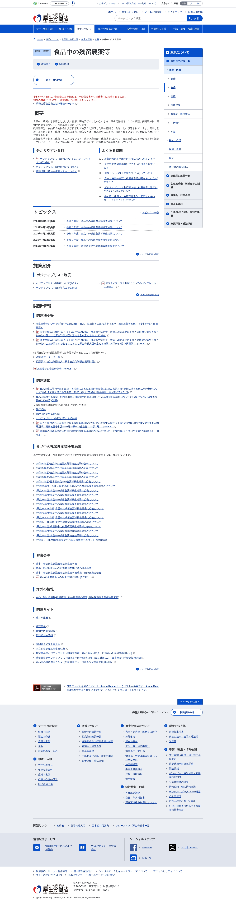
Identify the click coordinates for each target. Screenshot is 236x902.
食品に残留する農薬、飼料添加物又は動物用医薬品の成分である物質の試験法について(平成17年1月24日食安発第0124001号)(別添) (96, 398)
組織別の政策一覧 (180, 175)
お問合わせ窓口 (130, 12)
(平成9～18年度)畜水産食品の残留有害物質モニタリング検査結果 (71, 540)
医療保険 (175, 105)
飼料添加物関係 (44, 635)
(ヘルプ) (152, 3)
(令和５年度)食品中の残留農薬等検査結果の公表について (67, 468)
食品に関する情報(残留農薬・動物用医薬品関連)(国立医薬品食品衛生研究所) (77, 597)
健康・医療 (175, 69)
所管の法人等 (78, 825)
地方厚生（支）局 (135, 751)
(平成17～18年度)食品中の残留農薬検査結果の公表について (68, 522)
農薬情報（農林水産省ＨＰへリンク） (56, 171)
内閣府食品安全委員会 (48, 644)
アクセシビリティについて (167, 871)
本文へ (112, 12)
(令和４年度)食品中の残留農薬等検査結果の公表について (67, 472)
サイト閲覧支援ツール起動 (133, 3)
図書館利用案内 (100, 825)
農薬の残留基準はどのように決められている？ (129, 158)
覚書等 (172, 741)
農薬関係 (41, 626)
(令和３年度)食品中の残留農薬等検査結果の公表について (67, 477)
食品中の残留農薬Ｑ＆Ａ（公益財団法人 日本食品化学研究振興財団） (74, 662)
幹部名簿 (130, 736)
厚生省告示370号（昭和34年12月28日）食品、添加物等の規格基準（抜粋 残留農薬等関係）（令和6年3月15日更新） (97, 325)
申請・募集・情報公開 (183, 749)
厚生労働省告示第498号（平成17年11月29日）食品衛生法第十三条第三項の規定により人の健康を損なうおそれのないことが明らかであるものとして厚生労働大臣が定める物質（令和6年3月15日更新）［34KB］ (97, 342)
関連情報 (64, 64)
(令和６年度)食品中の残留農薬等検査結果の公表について (67, 463)
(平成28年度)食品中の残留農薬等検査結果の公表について (67, 499)
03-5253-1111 (93, 890)
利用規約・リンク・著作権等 (51, 871)
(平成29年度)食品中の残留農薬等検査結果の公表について (67, 495)
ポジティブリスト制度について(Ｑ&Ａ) (57, 166)
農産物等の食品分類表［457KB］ (55, 368)
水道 (173, 131)
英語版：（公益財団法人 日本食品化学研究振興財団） (66, 361)
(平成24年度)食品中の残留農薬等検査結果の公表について (67, 513)
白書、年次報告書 (135, 797)
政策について (180, 52)
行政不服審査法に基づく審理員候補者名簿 (185, 808)
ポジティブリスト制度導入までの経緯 (56, 287)
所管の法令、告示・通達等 (183, 736)
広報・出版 (44, 774)
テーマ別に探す (48, 725)
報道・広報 (45, 759)
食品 (173, 87)
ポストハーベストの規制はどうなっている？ (128, 173)
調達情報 (174, 768)
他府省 (60, 825)
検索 (196, 18)
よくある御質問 (153, 12)
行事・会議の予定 (48, 779)
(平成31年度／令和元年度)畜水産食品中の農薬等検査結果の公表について (75, 486)
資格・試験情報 (133, 774)
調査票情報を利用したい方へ (141, 802)
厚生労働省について (137, 725)
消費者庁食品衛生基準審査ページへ (55, 103)
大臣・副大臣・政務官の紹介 (141, 731)
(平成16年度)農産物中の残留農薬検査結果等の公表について (68, 526)
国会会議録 (177, 204)
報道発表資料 (45, 769)
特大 (199, 3)
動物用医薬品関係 (45, 631)
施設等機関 (131, 764)
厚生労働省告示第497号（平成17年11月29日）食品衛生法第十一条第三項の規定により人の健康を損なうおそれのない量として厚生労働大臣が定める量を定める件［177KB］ (97, 333)
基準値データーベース (48, 357)
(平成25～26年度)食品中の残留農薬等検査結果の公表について (70, 508)
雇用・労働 (175, 149)
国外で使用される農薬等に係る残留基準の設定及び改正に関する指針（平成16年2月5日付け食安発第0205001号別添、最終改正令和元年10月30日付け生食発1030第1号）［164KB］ (97, 425)
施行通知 (41, 409)
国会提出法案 (176, 731)
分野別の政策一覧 (180, 61)
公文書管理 (175, 796)
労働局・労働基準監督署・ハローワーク (141, 758)
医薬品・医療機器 (180, 114)
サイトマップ (175, 12)
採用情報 (130, 779)
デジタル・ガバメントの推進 (185, 791)
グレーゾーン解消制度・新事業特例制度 (185, 775)
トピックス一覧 (150, 212)
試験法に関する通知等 (48, 414)
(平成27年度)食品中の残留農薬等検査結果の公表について (67, 504)
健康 (173, 78)
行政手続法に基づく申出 (182, 801)
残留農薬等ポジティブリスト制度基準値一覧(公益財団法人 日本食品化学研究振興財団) (84, 653)
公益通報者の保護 (178, 781)
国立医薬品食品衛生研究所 (50, 648)
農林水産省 (42, 617)
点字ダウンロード (107, 3)
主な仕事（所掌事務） (137, 746)
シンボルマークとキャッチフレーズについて (123, 871)
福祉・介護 (175, 140)
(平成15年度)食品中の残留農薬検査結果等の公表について (67, 531)
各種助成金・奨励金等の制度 (185, 185)
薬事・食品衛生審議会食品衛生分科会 (56, 563)
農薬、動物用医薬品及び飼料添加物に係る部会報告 (64, 568)
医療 (173, 96)
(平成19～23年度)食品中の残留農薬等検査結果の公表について (70, 517)
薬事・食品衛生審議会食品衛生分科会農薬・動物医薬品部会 (68, 572)
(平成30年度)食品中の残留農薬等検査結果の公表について (67, 490)
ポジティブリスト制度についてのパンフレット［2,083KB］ (63, 160)
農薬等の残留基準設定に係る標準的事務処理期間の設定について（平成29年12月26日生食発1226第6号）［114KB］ (97, 433)
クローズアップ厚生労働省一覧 (132, 825)
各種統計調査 (132, 792)
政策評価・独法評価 (181, 223)
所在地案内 (131, 741)
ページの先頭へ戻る (149, 254)
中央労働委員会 (133, 769)
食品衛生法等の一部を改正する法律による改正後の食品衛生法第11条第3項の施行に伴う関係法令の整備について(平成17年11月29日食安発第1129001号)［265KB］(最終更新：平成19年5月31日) (96, 390)
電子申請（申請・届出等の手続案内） (185, 757)
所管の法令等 (177, 725)
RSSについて (75, 874)
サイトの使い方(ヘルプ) (49, 874)
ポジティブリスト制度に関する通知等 (56, 418)
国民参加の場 (195, 12)
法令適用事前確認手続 (181, 763)
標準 (184, 3)
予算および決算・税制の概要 (185, 214)
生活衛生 (175, 122)
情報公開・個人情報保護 (182, 786)
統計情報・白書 (135, 786)
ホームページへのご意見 (101, 874)
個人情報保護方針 (83, 871)
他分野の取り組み (178, 166)
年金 (171, 158)
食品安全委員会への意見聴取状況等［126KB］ (65, 577)
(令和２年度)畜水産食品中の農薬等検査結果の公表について (68, 481)
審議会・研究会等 (180, 195)
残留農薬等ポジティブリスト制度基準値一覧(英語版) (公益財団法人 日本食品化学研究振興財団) (89, 657)
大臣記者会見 (45, 765)
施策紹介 (46, 64)
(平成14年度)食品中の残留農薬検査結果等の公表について (67, 535)
